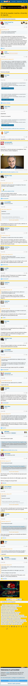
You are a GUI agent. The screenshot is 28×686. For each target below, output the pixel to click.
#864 (26, 326)
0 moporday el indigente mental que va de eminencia (11, 606)
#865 (26, 343)
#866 (26, 354)
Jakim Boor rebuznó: (5, 209)
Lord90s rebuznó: (5, 308)
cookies (8, 672)
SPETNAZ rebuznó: (5, 461)
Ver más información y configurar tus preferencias (13, 677)
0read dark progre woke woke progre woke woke (10, 612)
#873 (26, 518)
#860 (26, 251)
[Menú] (1, 1)
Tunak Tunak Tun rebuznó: (6, 59)
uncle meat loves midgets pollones (16, 622)
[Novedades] (24, 1)
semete (3, 16)
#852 (26, 56)
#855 (26, 136)
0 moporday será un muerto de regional (8, 607)
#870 (26, 436)
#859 (26, 232)
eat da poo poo (21, 615)
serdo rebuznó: (4, 29)
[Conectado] (3, 54)
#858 (26, 206)
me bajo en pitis (4, 619)
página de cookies (5, 86)
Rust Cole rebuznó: (5, 357)
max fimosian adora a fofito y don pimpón (18, 616)
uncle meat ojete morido (16, 624)
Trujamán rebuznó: (5, 413)
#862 (26, 287)
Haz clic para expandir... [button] (14, 220)
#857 (26, 180)
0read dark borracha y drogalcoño (7, 610)
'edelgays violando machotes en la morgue (10, 604)
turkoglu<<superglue (5, 622)
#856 (26, 147)
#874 (26, 546)
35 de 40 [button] (14, 599)
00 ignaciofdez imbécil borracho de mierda (9, 609)
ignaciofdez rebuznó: (5, 564)
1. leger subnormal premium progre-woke (9, 615)
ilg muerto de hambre (5, 616)
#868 (26, 392)
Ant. (9, 599)
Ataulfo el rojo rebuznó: (6, 254)
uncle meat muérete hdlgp (6, 624)
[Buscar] (26, 1)
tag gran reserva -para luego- (20, 621)
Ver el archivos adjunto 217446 (7, 191)
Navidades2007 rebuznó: (6, 182)
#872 (26, 491)
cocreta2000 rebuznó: (5, 289)
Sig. (19, 599)
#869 (26, 411)
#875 (26, 562)
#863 (26, 306)
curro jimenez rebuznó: (6, 548)
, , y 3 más (10, 450)
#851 (26, 27)
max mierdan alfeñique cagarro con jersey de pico (10, 618)
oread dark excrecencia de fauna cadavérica (16, 619)
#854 (26, 111)
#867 (26, 378)
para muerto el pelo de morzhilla (7, 621)
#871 (26, 458)
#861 (26, 273)
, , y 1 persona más (13, 128)
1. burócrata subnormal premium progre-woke (10, 613)
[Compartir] (24, 27)
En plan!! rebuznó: (5, 235)
